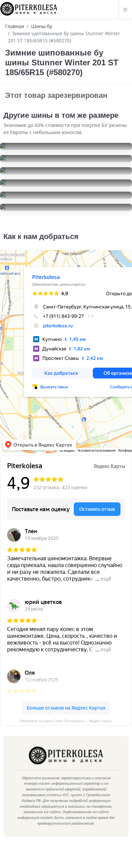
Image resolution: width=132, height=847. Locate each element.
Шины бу (41, 26)
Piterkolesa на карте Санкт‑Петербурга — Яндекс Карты (66, 721)
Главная (14, 26)
